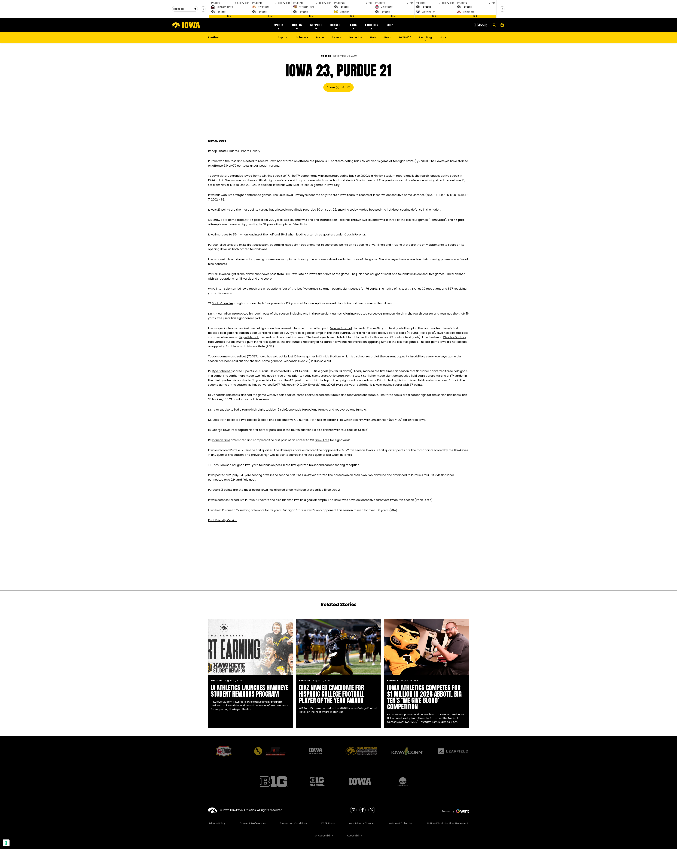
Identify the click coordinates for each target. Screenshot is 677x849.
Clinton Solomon (224, 289)
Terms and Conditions (293, 823)
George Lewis (221, 430)
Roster (320, 37)
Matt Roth (219, 420)
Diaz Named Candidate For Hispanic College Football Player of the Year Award (331, 694)
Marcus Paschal (341, 328)
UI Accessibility (324, 835)
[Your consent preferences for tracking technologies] (6, 842)
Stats (373, 37)
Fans (353, 25)
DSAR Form (328, 823)
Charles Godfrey (454, 337)
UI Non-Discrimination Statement (447, 823)
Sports (278, 25)
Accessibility (354, 835)
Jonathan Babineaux (226, 395)
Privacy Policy (217, 823)
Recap (212, 151)
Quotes (234, 151)
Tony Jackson (221, 465)
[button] (203, 9)
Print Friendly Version (222, 520)
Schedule (302, 37)
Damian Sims (221, 440)
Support (316, 25)
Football (325, 56)
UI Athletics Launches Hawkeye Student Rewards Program (249, 691)
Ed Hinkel (219, 274)
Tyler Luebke (221, 410)
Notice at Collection (401, 823)
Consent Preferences (253, 823)
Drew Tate (220, 220)
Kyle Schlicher (222, 371)
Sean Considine (260, 333)
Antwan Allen (222, 314)
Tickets (297, 25)
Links (229, 16)
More (443, 37)
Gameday (355, 37)
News (387, 37)
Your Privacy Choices (362, 823)
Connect (336, 25)
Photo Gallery (250, 151)
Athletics (371, 25)
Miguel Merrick (249, 337)
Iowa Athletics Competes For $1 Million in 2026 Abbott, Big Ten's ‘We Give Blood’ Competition (424, 697)
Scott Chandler (222, 303)
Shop (390, 25)
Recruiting (425, 37)
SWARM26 (405, 37)
